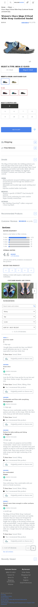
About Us (11, 577)
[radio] (10, 70)
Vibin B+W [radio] (23, 92)
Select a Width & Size (8, 103)
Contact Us (10, 575)
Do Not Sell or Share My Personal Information (14, 599)
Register (25, 580)
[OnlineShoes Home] (19, 2)
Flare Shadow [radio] (5, 92)
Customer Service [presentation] (11, 569)
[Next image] (34, 62)
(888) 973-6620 (10, 572)
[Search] (10, 2)
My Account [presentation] (26, 569)
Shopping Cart (26, 575)
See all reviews (8, 552)
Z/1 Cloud (10, 70)
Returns (10, 584)
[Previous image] (26, 62)
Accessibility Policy (6, 596)
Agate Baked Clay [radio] (5, 81)
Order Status (26, 572)
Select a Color (13, 76)
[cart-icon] (33, 2)
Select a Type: (15, 67)
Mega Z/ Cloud (28, 70)
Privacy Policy (5, 598)
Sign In (26, 577)
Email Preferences (26, 583)
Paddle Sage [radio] (14, 81)
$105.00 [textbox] (3, 22)
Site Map (3, 594)
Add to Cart (16, 129)
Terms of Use (4, 601)
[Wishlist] (34, 129)
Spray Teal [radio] (14, 92)
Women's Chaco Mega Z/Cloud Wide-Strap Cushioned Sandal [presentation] (17, 17)
